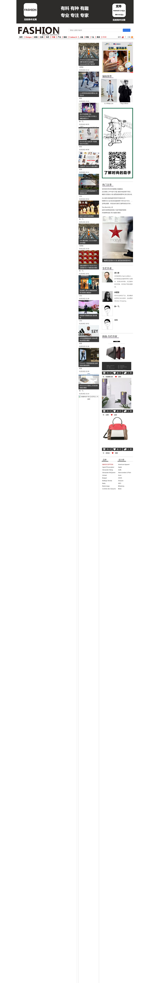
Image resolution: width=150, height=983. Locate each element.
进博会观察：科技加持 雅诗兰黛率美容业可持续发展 (118, 203)
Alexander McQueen (108, 472)
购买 (107, 373)
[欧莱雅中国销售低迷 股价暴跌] (89, 301)
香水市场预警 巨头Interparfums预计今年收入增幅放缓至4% (88, 116)
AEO (119, 483)
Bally (103, 483)
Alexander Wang (107, 470)
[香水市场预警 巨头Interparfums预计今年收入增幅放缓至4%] (89, 104)
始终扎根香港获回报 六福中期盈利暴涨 (114, 210)
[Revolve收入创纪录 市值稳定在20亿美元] (89, 127)
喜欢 (117, 373)
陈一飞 (116, 306)
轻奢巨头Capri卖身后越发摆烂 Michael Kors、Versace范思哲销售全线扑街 (125, 201)
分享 (128, 373)
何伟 (116, 320)
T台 (92, 37)
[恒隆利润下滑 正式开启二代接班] (89, 396)
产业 (59, 37)
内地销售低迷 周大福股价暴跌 (111, 213)
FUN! (105, 37)
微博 (119, 37)
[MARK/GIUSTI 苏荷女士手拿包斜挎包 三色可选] (116, 340)
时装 (87, 37)
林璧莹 (116, 292)
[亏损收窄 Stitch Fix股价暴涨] (89, 152)
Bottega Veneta (107, 481)
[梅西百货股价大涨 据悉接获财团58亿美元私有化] (118, 217)
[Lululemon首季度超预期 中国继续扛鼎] (89, 175)
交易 (41, 37)
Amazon (120, 481)
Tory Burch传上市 (107, 207)
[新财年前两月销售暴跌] (89, 202)
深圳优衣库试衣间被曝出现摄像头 (112, 189)
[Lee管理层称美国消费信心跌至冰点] (89, 73)
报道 (65, 37)
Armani (104, 475)
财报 (36, 37)
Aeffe (119, 470)
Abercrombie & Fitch (124, 472)
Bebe (120, 489)
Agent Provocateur (108, 467)
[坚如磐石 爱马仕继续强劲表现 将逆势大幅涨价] (89, 276)
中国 (53, 37)
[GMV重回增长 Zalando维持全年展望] (89, 225)
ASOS (120, 478)
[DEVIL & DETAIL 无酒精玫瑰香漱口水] (116, 379)
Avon (119, 475)
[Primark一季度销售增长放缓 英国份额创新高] (89, 349)
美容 (98, 37)
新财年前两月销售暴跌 (87, 216)
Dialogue (28, 37)
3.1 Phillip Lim (108, 103)
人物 (81, 37)
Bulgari (104, 478)
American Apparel (123, 464)
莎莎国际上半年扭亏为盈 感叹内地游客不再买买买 (117, 192)
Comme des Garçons (109, 489)
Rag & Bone (124, 103)
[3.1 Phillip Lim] (109, 80)
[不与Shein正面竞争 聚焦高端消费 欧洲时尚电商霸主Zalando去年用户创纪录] (89, 44)
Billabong (121, 486)
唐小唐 (116, 273)
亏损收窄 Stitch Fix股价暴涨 (89, 166)
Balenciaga (106, 486)
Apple (120, 467)
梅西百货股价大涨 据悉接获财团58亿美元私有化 (117, 194)
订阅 (129, 37)
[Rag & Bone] (125, 80)
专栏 (47, 37)
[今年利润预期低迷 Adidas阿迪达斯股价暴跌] (89, 326)
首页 (21, 37)
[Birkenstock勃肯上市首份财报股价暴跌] (89, 374)
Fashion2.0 (73, 37)
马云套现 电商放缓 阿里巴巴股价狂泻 (113, 198)
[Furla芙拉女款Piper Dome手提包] (116, 417)
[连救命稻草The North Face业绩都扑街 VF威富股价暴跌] (89, 251)
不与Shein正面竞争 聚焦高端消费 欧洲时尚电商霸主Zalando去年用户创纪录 (89, 62)
